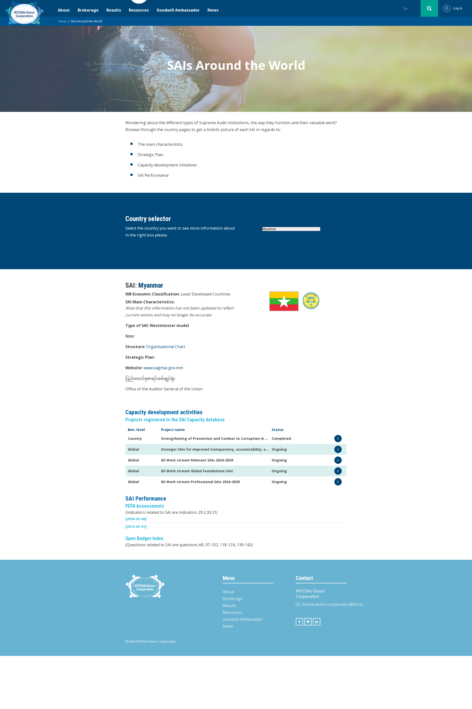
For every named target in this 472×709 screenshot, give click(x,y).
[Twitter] (308, 621)
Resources (139, 10)
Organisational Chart (165, 346)
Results (113, 10)
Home (62, 21)
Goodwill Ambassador (178, 10)
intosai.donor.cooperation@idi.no (332, 604)
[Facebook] (299, 621)
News (213, 10)
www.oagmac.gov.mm (163, 367)
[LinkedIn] (316, 621)
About (64, 10)
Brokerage (88, 10)
